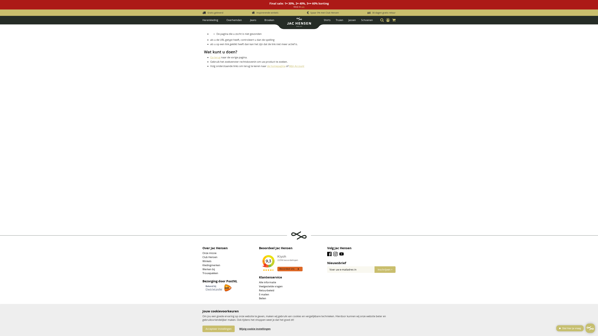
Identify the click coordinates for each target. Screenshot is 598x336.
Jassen (352, 20)
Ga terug (215, 57)
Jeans (253, 20)
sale (302, 7)
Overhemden (234, 20)
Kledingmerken (211, 265)
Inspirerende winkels (267, 12)
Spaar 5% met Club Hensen (324, 12)
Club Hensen (209, 257)
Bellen (262, 298)
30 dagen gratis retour (384, 12)
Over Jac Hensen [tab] (215, 248)
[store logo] (299, 23)
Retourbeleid (266, 290)
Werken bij (208, 269)
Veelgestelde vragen (271, 286)
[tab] (361, 263)
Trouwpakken (210, 273)
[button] (388, 20)
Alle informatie (267, 282)
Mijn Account (296, 66)
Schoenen (367, 20)
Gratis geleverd (215, 12)
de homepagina (276, 66)
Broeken (269, 20)
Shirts (327, 20)
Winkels (206, 261)
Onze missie (209, 253)
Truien (339, 20)
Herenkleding (210, 20)
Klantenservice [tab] (270, 277)
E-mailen (264, 294)
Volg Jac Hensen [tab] (339, 248)
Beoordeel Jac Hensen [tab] (275, 248)
